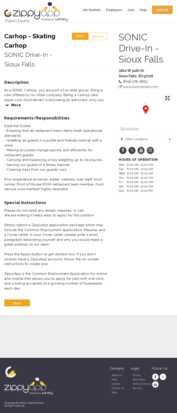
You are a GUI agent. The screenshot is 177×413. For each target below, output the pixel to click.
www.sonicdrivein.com (140, 87)
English (10, 20)
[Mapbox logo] (129, 129)
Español (24, 20)
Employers (114, 10)
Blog (114, 392)
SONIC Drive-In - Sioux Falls (141, 48)
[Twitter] (163, 377)
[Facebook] (155, 377)
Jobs (130, 10)
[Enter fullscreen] (167, 98)
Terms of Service (142, 383)
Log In (162, 10)
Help (143, 10)
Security (137, 388)
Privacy (137, 375)
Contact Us (118, 388)
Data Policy (139, 379)
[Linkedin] (155, 384)
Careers (116, 383)
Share (99, 36)
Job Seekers (91, 10)
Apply (80, 36)
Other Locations (136, 139)
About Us (117, 375)
